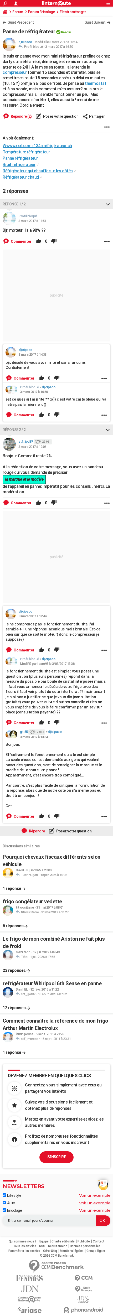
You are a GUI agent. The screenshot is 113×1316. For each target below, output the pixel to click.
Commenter (21, 241)
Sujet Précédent (21, 22)
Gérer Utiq (50, 1251)
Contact (99, 1241)
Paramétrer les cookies (24, 1251)
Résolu (66, 32)
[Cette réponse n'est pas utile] (53, 241)
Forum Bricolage (41, 12)
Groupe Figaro (95, 1251)
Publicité (84, 1241)
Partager (97, 116)
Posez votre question (61, 116)
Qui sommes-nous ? (23, 1241)
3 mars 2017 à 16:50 (59, 47)
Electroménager (73, 12)
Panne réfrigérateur (20, 158)
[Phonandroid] (83, 1310)
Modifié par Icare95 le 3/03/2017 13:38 (47, 664)
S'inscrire (56, 1157)
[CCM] (83, 1278)
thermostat (95, 83)
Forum (17, 12)
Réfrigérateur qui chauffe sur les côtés (38, 170)
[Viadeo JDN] (83, 1299)
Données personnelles (85, 1246)
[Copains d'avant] (29, 1299)
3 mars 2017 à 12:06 (32, 447)
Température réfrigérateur (26, 151)
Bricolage (14, 1210)
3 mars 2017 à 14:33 (33, 354)
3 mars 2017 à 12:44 (33, 616)
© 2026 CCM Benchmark (56, 1255)
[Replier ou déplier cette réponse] (108, 204)
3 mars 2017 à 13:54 (34, 737)
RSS (42, 1246)
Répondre (36, 831)
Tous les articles (24, 1246)
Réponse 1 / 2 (14, 204)
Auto (10, 1203)
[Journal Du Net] (29, 1289)
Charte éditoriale (63, 1241)
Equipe (44, 1241)
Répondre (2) (21, 116)
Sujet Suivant (95, 22)
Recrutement (57, 1246)
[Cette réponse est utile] (38, 241)
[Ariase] (29, 1310)
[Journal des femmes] (29, 1278)
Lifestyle (13, 1195)
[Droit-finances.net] (83, 1289)
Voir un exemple (95, 1195)
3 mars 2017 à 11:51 (32, 221)
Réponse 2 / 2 (14, 430)
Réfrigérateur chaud (21, 177)
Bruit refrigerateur (19, 164)
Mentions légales (72, 1251)
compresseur (15, 72)
